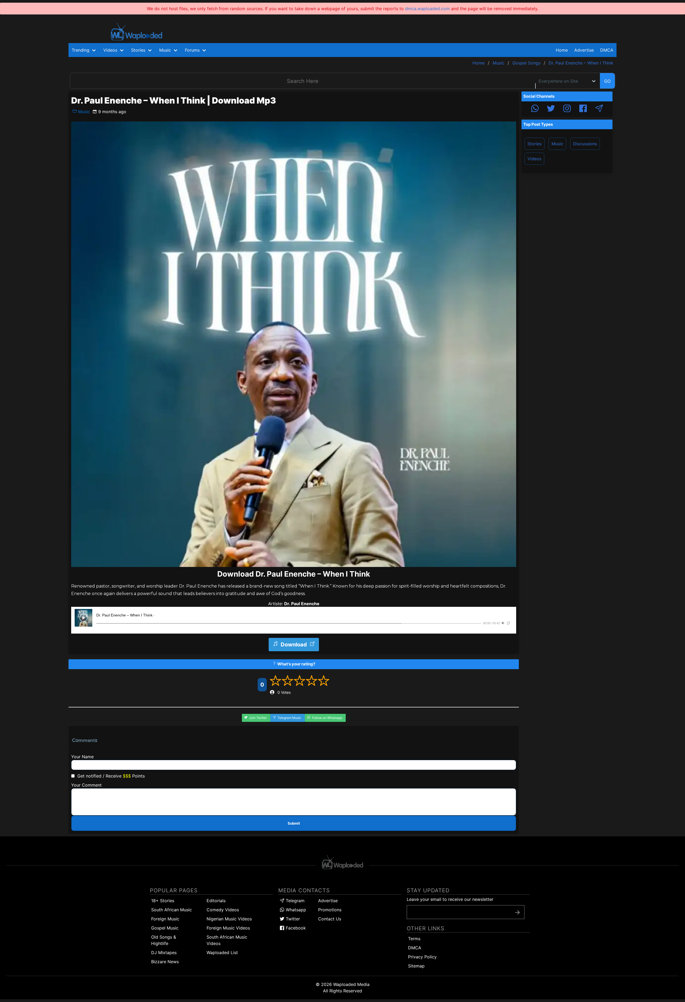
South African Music (171, 909)
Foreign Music (165, 918)
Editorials (216, 900)
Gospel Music (164, 928)
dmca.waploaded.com (427, 8)
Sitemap (416, 966)
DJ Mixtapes (164, 952)
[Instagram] (567, 109)
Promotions (329, 909)
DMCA (606, 50)
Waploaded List (222, 952)
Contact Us (329, 918)
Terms (414, 938)
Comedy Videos (223, 909)
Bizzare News (165, 961)
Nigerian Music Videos (229, 918)
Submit (294, 823)
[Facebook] (583, 109)
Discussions (585, 143)
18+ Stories (162, 900)
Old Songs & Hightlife (163, 940)
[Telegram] (599, 109)
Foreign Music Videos (228, 928)
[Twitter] (551, 109)
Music (83, 111)
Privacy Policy (422, 956)
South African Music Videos (227, 940)
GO (607, 81)
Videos (534, 158)
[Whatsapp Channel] (535, 109)
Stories (534, 143)
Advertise (328, 900)
